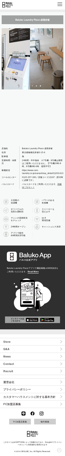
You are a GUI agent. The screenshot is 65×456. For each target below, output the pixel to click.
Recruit (8, 371)
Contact (8, 364)
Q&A (6, 349)
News (7, 356)
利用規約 (31, 444)
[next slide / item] (61, 58)
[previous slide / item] (4, 58)
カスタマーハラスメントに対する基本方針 (29, 397)
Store (7, 342)
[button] (60, 4)
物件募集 (45, 421)
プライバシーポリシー (17, 389)
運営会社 (8, 382)
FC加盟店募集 (12, 404)
